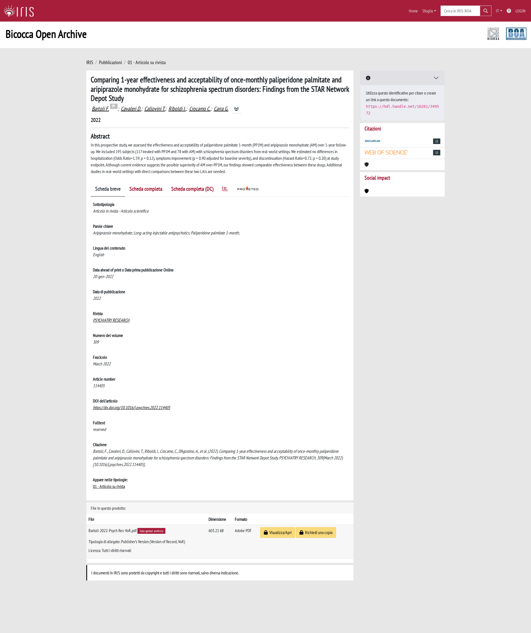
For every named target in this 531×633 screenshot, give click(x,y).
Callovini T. (154, 108)
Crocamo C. (199, 108)
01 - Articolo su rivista (147, 62)
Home (413, 11)
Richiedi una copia (317, 532)
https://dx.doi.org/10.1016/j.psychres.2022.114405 (131, 407)
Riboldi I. (177, 108)
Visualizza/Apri (279, 532)
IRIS (89, 62)
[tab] (225, 189)
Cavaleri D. (131, 108)
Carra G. (221, 108)
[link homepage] (20, 11)
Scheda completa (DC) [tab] (192, 188)
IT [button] (497, 11)
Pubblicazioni (110, 62)
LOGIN (520, 11)
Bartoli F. (100, 108)
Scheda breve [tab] (108, 188)
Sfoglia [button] (427, 11)
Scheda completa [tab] (145, 188)
